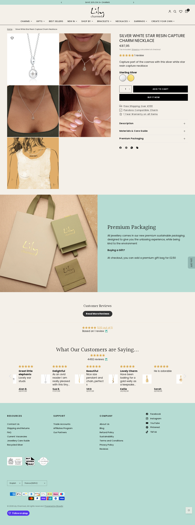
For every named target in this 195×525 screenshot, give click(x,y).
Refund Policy (107, 432)
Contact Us (13, 424)
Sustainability (107, 436)
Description (126, 123)
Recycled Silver (15, 444)
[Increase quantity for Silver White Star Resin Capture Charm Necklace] (129, 89)
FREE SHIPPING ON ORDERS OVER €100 (97, 2)
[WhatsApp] (132, 147)
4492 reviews (96, 359)
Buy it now (154, 97)
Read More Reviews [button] (97, 313)
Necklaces (122, 21)
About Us (104, 424)
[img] (97, 355)
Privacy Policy (107, 444)
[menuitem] (26, 21)
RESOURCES (14, 415)
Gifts (39, 21)
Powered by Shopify (54, 506)
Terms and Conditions (111, 440)
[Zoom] (53, 39)
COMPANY (106, 415)
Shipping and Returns (18, 428)
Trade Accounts (61, 424)
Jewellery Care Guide (18, 440)
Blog (102, 428)
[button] (126, 55)
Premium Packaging (131, 138)
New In (71, 21)
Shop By (86, 21)
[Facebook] (121, 147)
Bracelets (103, 21)
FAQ (9, 432)
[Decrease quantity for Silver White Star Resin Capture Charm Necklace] (121, 89)
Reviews (104, 448)
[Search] (175, 11)
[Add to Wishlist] (12, 38)
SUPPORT (59, 415)
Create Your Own (161, 21)
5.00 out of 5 (105, 327)
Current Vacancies (17, 436)
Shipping (135, 49)
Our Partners (60, 432)
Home (9, 29)
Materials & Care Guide (133, 131)
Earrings (139, 21)
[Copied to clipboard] (137, 147)
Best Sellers (56, 21)
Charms (25, 21)
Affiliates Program (63, 428)
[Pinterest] (127, 147)
